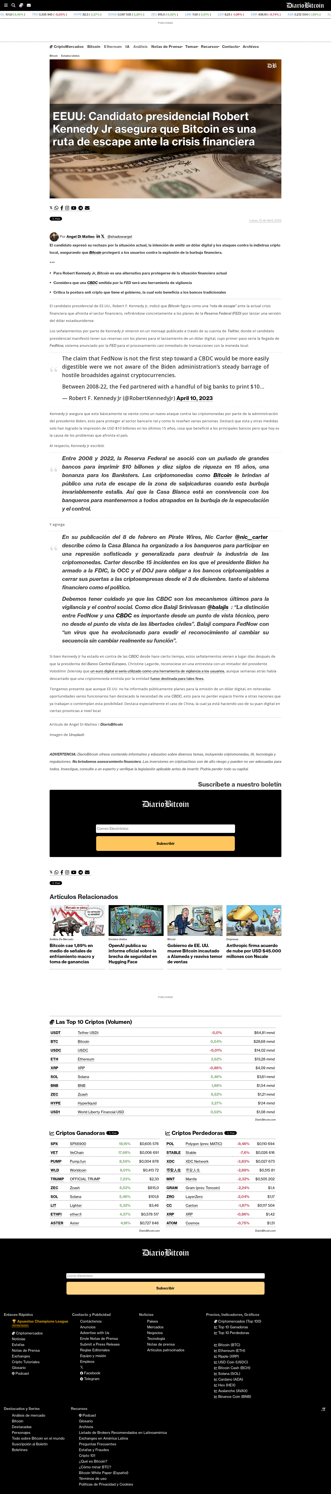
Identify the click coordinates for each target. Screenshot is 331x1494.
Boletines (20, 1449)
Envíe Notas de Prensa (99, 1338)
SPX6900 (78, 1143)
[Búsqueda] (15, 5)
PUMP (56, 1161)
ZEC (92, 14)
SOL (54, 1076)
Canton (192, 1205)
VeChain (77, 1152)
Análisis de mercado (61, 939)
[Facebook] (62, 208)
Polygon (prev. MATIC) (204, 1143)
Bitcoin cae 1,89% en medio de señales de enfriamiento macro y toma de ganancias (72, 954)
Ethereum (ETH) (231, 1350)
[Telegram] (81, 208)
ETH (54, 1059)
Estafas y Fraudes (94, 1449)
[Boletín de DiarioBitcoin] (88, 208)
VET (54, 1152)
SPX (54, 1143)
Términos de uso (93, 1478)
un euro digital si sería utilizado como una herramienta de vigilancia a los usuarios (156, 671)
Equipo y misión (93, 1355)
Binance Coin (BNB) (234, 1396)
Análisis (140, 46)
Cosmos (192, 1223)
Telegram (91, 1378)
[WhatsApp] (57, 208)
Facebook (91, 1373)
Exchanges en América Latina (103, 1438)
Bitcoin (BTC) (228, 1345)
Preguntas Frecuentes (97, 1444)
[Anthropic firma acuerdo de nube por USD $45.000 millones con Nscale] (254, 921)
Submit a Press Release (100, 1344)
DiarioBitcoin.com (265, 1119)
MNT (170, 1179)
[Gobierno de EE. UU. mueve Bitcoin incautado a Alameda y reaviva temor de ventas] (195, 921)
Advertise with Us (94, 1332)
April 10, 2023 (194, 398)
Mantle (191, 1179)
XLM (268, 14)
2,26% (76, 14)
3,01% (143, 14)
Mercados (155, 1327)
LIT (53, 1205)
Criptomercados (29, 1333)
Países (152, 1321)
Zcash (83, 1094)
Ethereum (113, 46)
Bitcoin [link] (95, 252)
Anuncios (88, 1327)
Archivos (251, 46)
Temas (191, 46)
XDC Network (197, 1161)
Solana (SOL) (228, 1373)
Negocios (155, 1332)
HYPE (15, 14)
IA (127, 46)
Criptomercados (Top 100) (239, 1321)
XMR (192, 14)
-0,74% (211, 14)
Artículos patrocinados (165, 1350)
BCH (306, 14)
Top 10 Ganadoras (232, 1327)
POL (170, 1143)
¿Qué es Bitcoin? (93, 1461)
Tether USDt (88, 1032)
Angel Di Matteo (80, 236)
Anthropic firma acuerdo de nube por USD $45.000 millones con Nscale (253, 951)
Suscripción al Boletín (30, 1444)
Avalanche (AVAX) (232, 1390)
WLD (55, 1170)
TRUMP (57, 1179)
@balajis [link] (218, 607)
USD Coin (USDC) (232, 1362)
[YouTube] (74, 208)
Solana (83, 1076)
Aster (74, 1223)
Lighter (76, 1205)
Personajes (21, 1432)
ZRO (170, 1196)
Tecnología (156, 1338)
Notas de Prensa (166, 46)
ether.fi (75, 1214)
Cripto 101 (87, 1455)
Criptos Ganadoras (79, 1133)
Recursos (209, 46)
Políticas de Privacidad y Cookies (106, 1484)
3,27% (33, 14)
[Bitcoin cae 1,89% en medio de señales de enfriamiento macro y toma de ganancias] (77, 921)
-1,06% (175, 14)
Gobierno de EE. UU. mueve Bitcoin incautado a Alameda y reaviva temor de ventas (194, 954)
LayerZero (194, 1196)
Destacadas (22, 1426)
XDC (170, 1161)
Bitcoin (93, 46)
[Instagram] (68, 208)
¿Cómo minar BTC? (95, 1467)
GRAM (172, 1187)
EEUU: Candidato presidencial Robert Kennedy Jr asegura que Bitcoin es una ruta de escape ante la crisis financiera (154, 128)
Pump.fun (78, 1161)
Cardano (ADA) (230, 1379)
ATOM (171, 1223)
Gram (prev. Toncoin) (203, 1187)
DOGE (50, 14)
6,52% (109, 14)
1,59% (252, 14)
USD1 (55, 1112)
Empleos (87, 1361)
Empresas (232, 939)
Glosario (19, 1367)
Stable (191, 1152)
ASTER (57, 1223)
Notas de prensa (161, 1344)
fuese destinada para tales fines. (177, 678)
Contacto (230, 46)
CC (169, 1205)
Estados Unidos (70, 55)
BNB (54, 1085)
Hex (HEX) (226, 1385)
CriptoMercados (68, 46)
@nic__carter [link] (252, 537)
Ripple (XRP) (228, 1356)
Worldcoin (78, 1170)
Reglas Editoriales (95, 1350)
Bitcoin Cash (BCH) (233, 1367)
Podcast (22, 1373)
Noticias (18, 1339)
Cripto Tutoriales (26, 1362)
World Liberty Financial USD (101, 1112)
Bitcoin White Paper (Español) (103, 1472)
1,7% (291, 14)
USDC (56, 1050)
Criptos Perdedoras (196, 1133)
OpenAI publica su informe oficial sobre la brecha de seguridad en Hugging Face (133, 954)
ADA (228, 14)
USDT (56, 1032)
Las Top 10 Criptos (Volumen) (93, 1021)
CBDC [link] (92, 282)
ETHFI (56, 1214)
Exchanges (21, 1356)
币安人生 (173, 1170)
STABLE (173, 1152)
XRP (54, 1068)
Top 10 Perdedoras (233, 1332)
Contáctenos (91, 1321)
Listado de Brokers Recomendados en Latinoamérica (123, 1432)
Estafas (18, 1344)
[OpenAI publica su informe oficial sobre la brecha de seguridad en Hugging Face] (136, 921)
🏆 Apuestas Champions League (40, 1323)
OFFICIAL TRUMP (85, 1179)
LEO (159, 14)
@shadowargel (119, 236)
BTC (54, 1041)
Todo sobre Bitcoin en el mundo (38, 1438)
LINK (126, 14)
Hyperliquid (87, 1103)
